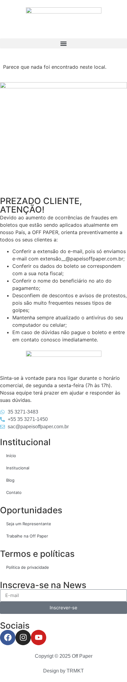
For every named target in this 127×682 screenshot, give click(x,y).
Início (11, 455)
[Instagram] (23, 637)
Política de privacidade (27, 567)
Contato (14, 492)
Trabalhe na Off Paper (27, 536)
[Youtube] (38, 637)
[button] (63, 43)
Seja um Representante (28, 523)
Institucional (17, 467)
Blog (10, 480)
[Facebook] (7, 637)
